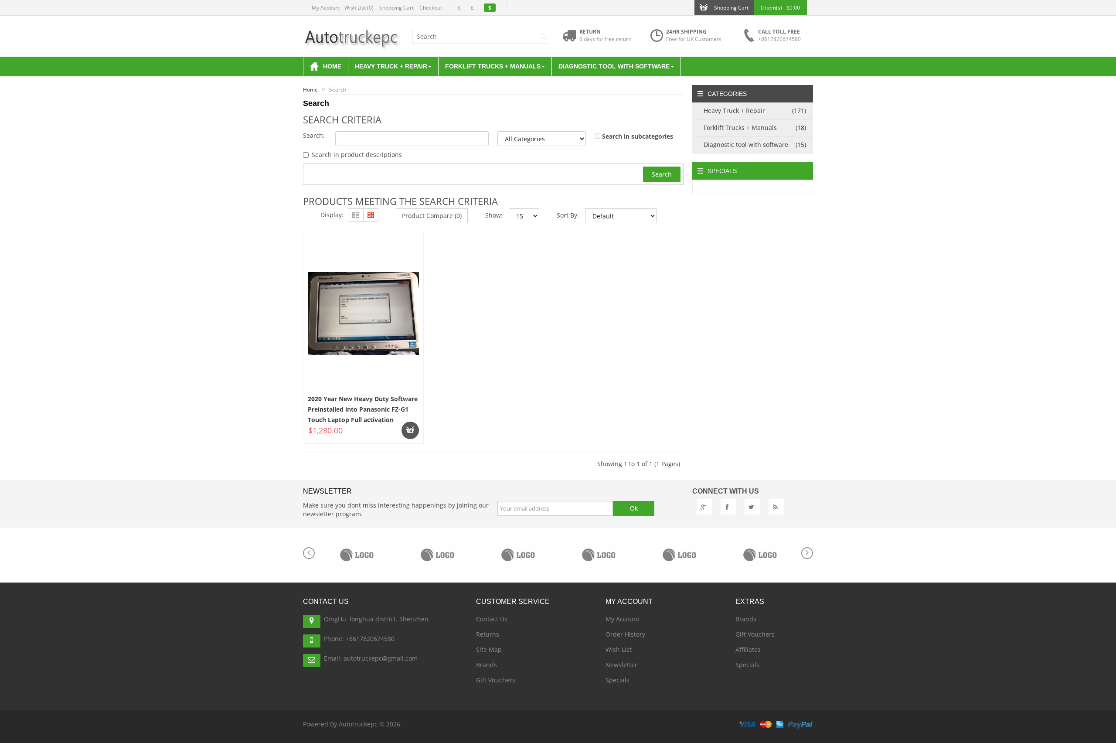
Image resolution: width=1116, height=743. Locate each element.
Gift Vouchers (495, 680)
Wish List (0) (359, 7)
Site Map (489, 649)
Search (337, 89)
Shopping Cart (396, 7)
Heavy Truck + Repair (755, 110)
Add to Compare (337, 431)
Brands (486, 665)
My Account (326, 7)
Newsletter (621, 665)
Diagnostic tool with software (755, 144)
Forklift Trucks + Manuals (755, 127)
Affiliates (748, 649)
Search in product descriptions (357, 154)
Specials (617, 680)
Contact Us (491, 619)
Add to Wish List (397, 431)
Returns (487, 634)
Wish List (619, 649)
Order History (625, 634)
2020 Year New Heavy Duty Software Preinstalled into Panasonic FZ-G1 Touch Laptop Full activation (363, 409)
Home (310, 89)
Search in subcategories (637, 136)
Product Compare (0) (432, 215)
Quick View (364, 256)
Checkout (430, 7)
